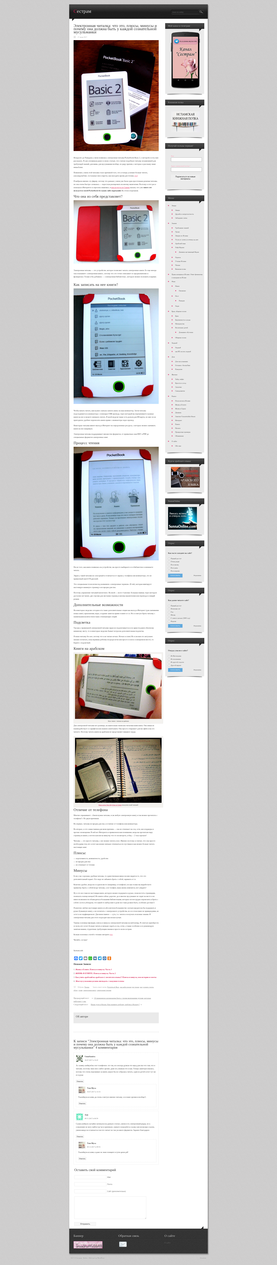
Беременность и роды (182, 320)
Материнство (180, 324)
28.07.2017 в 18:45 (91, 1060)
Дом (173, 357)
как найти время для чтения (129, 987)
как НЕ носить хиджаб (183, 351)
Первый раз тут (175, 559)
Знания (174, 223)
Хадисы (178, 257)
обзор (76, 990)
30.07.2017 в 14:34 (93, 1091)
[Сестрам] (88, 1247)
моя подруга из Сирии (120, 187)
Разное (174, 396)
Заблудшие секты (181, 218)
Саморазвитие (180, 391)
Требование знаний (182, 228)
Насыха (177, 428)
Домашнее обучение (186, 332)
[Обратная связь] (123, 1246)
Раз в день (174, 568)
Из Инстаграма (175, 656)
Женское (174, 374)
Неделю (173, 621)
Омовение (182, 291)
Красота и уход (180, 383)
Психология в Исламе (182, 401)
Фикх (173, 281)
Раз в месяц (174, 565)
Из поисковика (175, 659)
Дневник (178, 412)
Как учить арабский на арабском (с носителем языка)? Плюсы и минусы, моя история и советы (115, 977)
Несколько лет (175, 609)
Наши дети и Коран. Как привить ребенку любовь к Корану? (115, 1004)
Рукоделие (178, 369)
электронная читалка (104, 990)
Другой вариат (175, 665)
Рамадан (182, 301)
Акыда (174, 205)
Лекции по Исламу (181, 236)
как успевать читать (147, 987)
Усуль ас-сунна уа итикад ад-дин (186, 239)
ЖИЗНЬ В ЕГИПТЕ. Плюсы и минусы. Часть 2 (95, 973)
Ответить (80, 1081)
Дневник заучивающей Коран (189, 252)
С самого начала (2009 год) (180, 618)
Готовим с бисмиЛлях (182, 365)
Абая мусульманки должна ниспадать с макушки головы (99, 981)
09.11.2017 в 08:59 (91, 1118)
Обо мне (178, 446)
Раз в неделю (175, 571)
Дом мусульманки (181, 361)
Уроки (177, 232)
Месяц (172, 615)
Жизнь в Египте (180, 405)
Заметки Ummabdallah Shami (185, 416)
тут (111, 934)
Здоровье (178, 387)
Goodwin (203, 1258)
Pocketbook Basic (113, 987)
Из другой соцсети (177, 662)
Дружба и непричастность (184, 214)
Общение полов (180, 337)
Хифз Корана (179, 247)
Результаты (197, 575)
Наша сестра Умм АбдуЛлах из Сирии (110, 805)
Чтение (86, 987)
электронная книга (89, 990)
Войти (85, 1258)
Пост (177, 296)
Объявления (179, 436)
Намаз (177, 286)
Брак (176, 316)
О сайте (174, 441)
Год (171, 612)
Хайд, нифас (179, 379)
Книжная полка (180, 269)
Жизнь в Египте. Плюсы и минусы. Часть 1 (93, 969)
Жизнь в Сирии (180, 409)
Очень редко (174, 562)
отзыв (80, 990)
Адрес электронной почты (181, 166)
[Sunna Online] (182, 529)
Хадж (177, 306)
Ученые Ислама (180, 261)
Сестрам (82, 11)
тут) (136, 175)
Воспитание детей (181, 328)
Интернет (178, 420)
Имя (172, 156)
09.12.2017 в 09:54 (93, 1147)
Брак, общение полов (179, 311)
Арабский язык (180, 243)
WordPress (101, 1258)
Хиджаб (174, 343)
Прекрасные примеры (182, 432)
